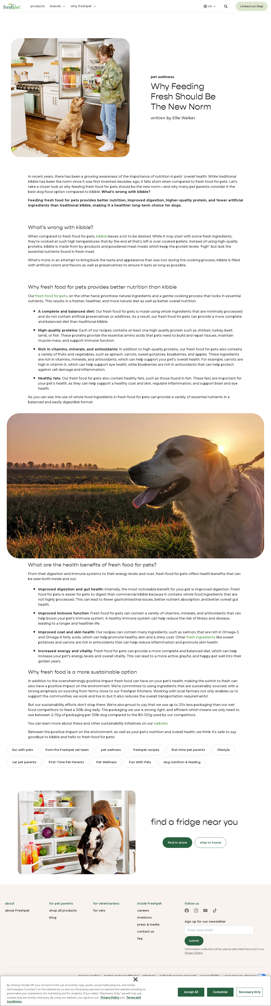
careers (143, 910)
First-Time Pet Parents (66, 762)
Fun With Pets (140, 762)
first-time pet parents (188, 750)
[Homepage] (11, 6)
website (160, 723)
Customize (220, 992)
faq (139, 938)
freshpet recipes (146, 750)
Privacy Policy (194, 952)
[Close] (135, 979)
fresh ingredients (200, 637)
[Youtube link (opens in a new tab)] (205, 910)
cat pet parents (24, 762)
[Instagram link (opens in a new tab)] (196, 910)
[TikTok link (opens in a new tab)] (215, 910)
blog (52, 917)
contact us (145, 931)
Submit (194, 940)
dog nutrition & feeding (181, 762)
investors (144, 917)
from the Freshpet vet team (67, 750)
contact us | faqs (251, 6)
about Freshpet (17, 910)
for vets (99, 910)
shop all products (63, 910)
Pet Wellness (106, 762)
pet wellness (111, 750)
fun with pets (22, 750)
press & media (148, 924)
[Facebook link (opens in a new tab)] (187, 910)
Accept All (191, 992)
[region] (135, 991)
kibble (101, 236)
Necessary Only (249, 992)
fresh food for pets (51, 296)
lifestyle (223, 750)
